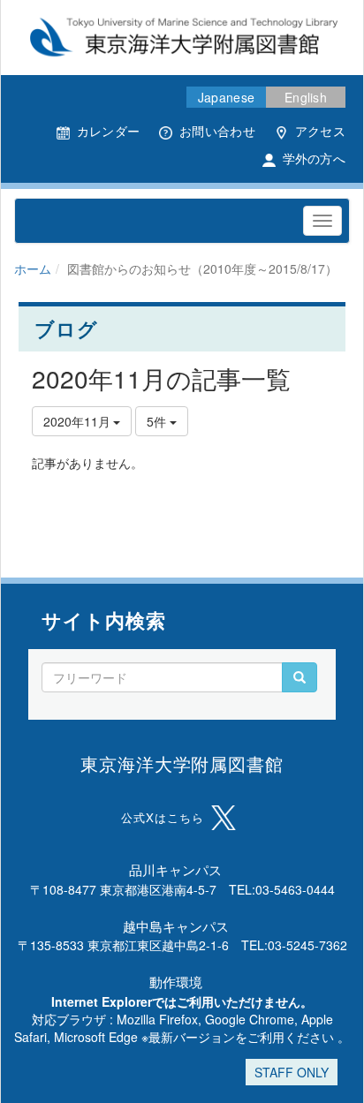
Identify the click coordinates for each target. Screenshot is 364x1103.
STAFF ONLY (291, 1072)
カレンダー (108, 131)
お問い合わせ (217, 131)
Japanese (226, 97)
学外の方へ (314, 158)
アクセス (320, 131)
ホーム (32, 268)
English (305, 97)
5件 (158, 421)
